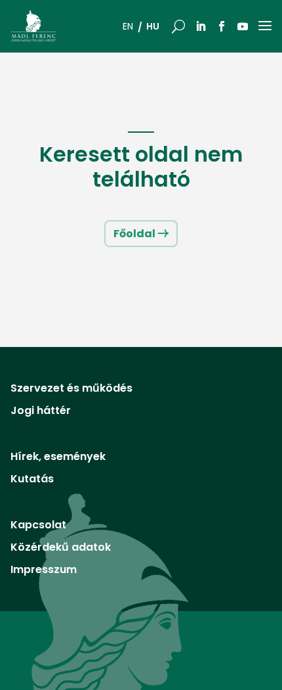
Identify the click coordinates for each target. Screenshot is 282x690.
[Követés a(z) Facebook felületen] (221, 26)
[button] (178, 26)
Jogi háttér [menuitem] (40, 412)
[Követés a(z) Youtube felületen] (242, 26)
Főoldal (134, 233)
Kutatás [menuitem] (32, 480)
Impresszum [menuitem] (43, 571)
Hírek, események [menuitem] (58, 458)
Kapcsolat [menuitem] (38, 526)
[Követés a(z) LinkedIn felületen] (200, 26)
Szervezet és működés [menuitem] (71, 390)
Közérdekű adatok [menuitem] (60, 549)
